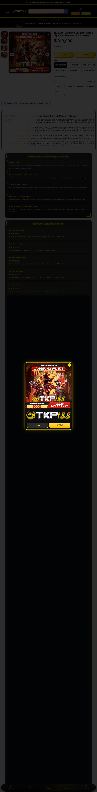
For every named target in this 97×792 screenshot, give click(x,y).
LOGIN (37, 425)
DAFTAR (60, 425)
